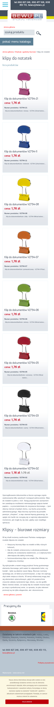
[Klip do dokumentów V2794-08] (25, 189)
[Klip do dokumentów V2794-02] (25, 453)
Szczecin (12, 640)
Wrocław (40, 640)
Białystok (14, 637)
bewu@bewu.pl (9, 653)
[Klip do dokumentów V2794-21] (25, 83)
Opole (5, 640)
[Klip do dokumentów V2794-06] (25, 295)
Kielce (39, 635)
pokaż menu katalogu (17, 41)
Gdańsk (22, 637)
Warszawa (31, 640)
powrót (19, 595)
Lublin (45, 635)
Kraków (38, 637)
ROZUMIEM (27, 702)
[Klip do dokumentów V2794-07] (25, 242)
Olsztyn (46, 637)
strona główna (9, 27)
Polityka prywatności (46, 663)
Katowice (30, 637)
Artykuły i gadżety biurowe (25, 52)
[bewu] (27, 19)
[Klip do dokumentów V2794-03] (25, 400)
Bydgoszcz (21, 640)
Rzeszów (6, 637)
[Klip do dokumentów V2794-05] (25, 347)
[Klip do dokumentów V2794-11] (25, 136)
